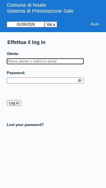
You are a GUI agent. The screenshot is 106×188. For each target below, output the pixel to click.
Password (15, 73)
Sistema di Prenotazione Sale (40, 11)
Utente (12, 54)
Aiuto (95, 24)
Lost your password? (25, 125)
